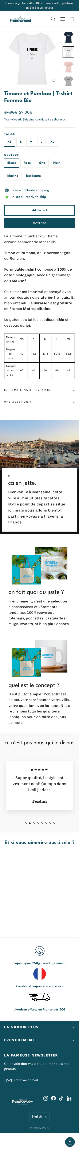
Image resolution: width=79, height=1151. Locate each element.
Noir (56, 163)
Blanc (11, 163)
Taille (9, 134)
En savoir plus (21, 1027)
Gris (42, 163)
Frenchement (19, 1040)
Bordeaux (33, 176)
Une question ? (18, 402)
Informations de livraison (28, 390)
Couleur (11, 155)
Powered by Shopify (39, 1128)
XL (52, 142)
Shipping (28, 119)
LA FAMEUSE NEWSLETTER (31, 1055)
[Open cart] (70, 1142)
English (37, 1116)
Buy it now (39, 222)
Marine (12, 176)
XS (9, 142)
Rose (27, 163)
